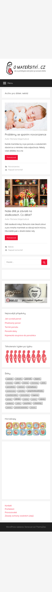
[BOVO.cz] (26, 302)
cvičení (34, 399)
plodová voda (11, 391)
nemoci (21, 387)
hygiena (35, 395)
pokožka (21, 391)
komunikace (25, 395)
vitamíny (37, 403)
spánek (9, 379)
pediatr (9, 407)
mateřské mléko (12, 395)
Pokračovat (11, 157)
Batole (11, 247)
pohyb (9, 399)
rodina (26, 399)
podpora (10, 403)
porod (28, 378)
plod (43, 383)
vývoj (42, 399)
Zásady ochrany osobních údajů (19, 516)
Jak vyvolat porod (13, 319)
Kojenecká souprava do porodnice (20, 335)
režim (18, 403)
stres (17, 399)
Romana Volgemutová (19, 139)
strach (18, 379)
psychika (27, 403)
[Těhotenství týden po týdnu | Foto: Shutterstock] (26, 362)
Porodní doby (11, 331)
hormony (35, 383)
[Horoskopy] (26, 435)
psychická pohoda (35, 391)
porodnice (11, 387)
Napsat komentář (15, 170)
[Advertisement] (26, 29)
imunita (9, 383)
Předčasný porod (12, 323)
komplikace (32, 387)
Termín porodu (11, 327)
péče (17, 383)
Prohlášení (9, 509)
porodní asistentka (21, 407)
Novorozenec (14, 167)
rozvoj (25, 383)
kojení (37, 379)
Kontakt (8, 506)
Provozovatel (11, 512)
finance (33, 407)
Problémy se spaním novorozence (25, 134)
